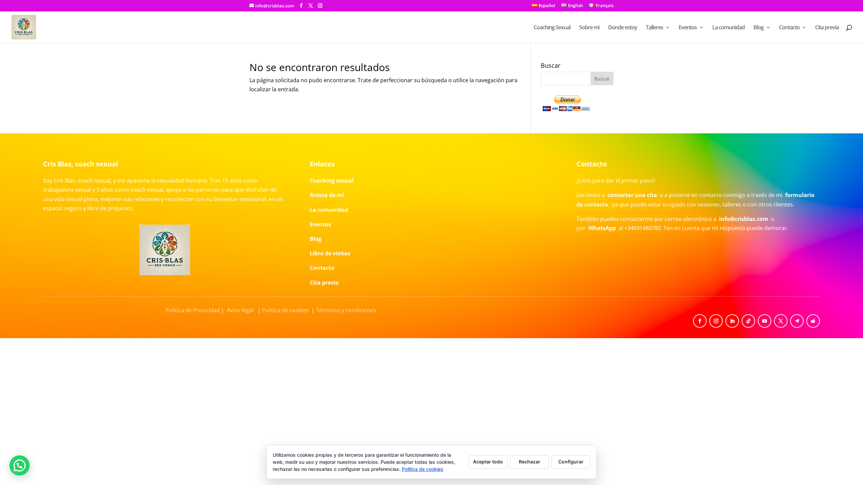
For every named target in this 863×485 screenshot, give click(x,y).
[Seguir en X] (780, 321)
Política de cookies (422, 469)
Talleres (654, 28)
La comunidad (728, 28)
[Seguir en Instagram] (716, 321)
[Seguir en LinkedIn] (732, 321)
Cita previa (827, 28)
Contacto (789, 28)
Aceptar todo (488, 461)
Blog (758, 28)
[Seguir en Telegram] (797, 321)
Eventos (688, 28)
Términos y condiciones (346, 310)
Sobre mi (589, 28)
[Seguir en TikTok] (748, 321)
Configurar (571, 461)
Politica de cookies (285, 310)
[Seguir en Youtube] (764, 321)
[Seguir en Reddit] (813, 321)
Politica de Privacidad (193, 310)
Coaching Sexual (552, 28)
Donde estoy (622, 28)
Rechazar (529, 461)
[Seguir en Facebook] (700, 321)
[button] (19, 465)
